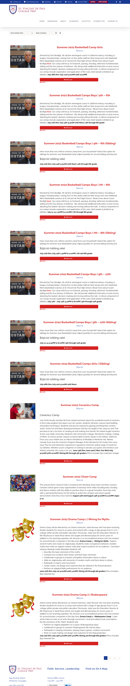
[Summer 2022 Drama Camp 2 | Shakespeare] (22, 605)
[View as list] (60, 33)
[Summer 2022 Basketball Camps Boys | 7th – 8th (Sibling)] (22, 242)
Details (43, 82)
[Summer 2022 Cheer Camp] (22, 483)
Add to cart (69, 79)
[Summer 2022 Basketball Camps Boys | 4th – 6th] (22, 104)
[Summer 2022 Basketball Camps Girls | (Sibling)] (22, 373)
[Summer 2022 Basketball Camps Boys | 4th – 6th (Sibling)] (22, 152)
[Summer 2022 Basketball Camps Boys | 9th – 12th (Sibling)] (22, 331)
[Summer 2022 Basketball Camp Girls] (22, 56)
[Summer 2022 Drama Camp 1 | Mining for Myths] (22, 529)
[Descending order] (32, 33)
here (49, 64)
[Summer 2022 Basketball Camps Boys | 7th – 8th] (22, 194)
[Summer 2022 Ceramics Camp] (22, 411)
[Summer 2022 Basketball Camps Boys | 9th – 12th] (22, 283)
